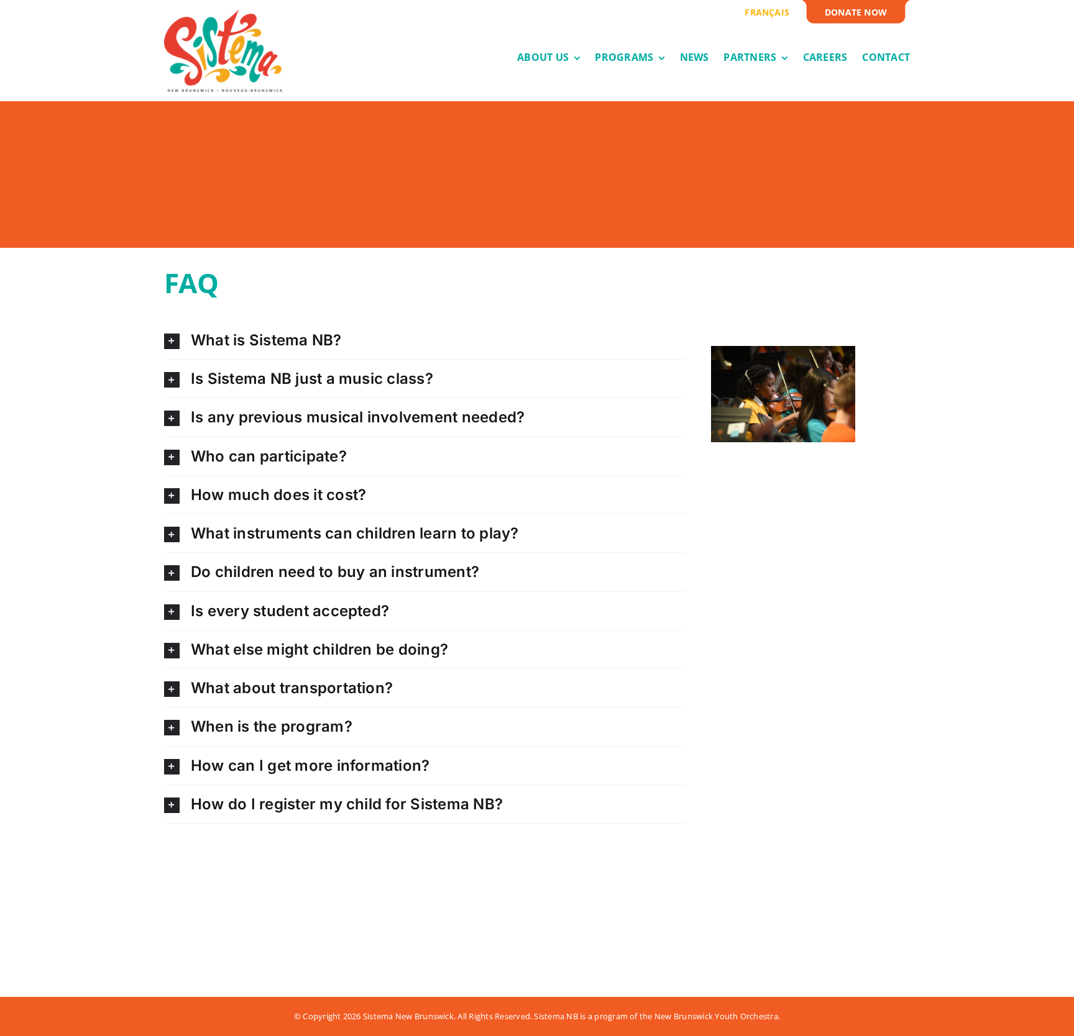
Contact (348, 910)
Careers (265, 945)
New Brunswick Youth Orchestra (716, 1016)
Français (348, 945)
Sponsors (351, 927)
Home (179, 910)
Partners (269, 927)
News (258, 910)
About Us (189, 927)
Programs (191, 945)
